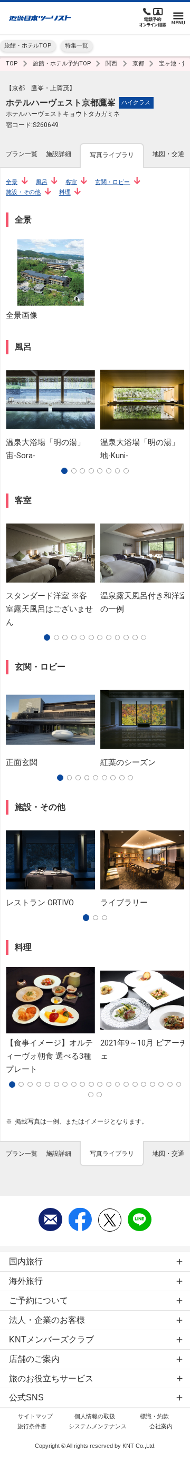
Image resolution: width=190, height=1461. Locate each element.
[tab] (21, 155)
